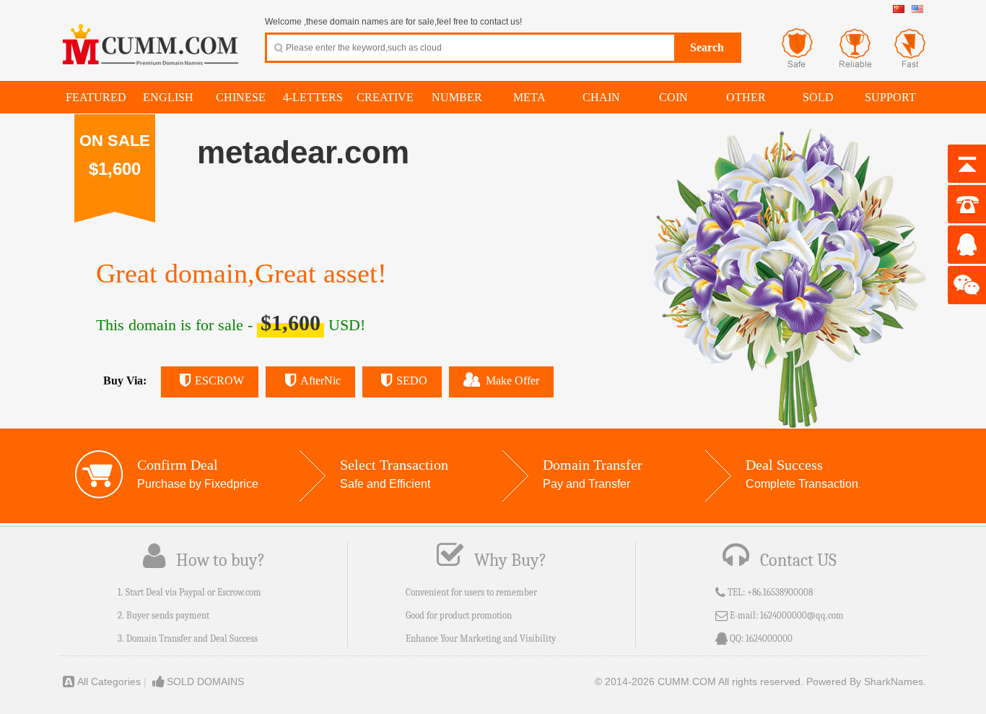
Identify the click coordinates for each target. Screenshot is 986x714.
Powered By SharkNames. (866, 681)
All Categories (109, 681)
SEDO (411, 380)
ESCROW (219, 380)
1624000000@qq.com (802, 615)
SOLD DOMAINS (205, 681)
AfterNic (320, 380)
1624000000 (769, 638)
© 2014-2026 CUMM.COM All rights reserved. (699, 681)
